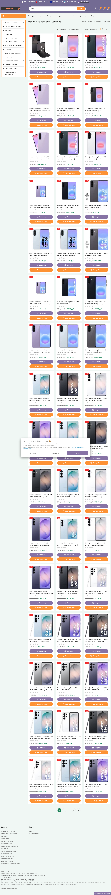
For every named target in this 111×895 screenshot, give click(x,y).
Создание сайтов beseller (102, 893)
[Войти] (96, 9)
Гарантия (32, 831)
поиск (33, 8)
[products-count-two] (99, 29)
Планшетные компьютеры (9, 833)
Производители (34, 833)
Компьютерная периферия (9, 846)
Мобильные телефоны (94, 22)
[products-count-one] (103, 29)
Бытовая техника (6, 853)
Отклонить (33, 453)
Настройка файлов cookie (9, 888)
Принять (77, 453)
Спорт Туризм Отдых (7, 856)
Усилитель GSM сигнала (9, 851)
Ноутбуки (4, 836)
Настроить (55, 453)
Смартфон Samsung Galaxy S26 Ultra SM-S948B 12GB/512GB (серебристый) (69, 690)
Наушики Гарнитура (7, 841)
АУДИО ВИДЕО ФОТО (7, 843)
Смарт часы (5, 838)
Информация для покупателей (10, 863)
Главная (83, 22)
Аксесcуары (5, 848)
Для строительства (7, 858)
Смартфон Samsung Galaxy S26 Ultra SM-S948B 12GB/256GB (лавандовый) (96, 786)
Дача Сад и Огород (7, 861)
